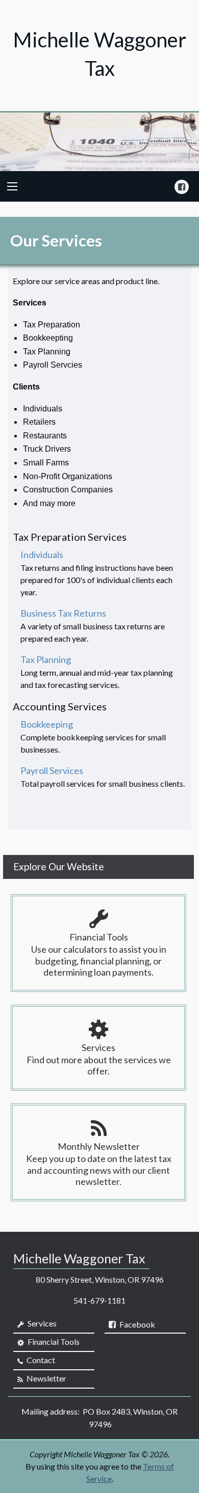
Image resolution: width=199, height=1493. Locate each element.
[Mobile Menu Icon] (12, 186)
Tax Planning (45, 659)
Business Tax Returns (63, 613)
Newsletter (45, 1378)
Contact (40, 1360)
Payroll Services (51, 770)
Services (41, 1323)
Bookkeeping (46, 724)
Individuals (41, 554)
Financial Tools (53, 1341)
